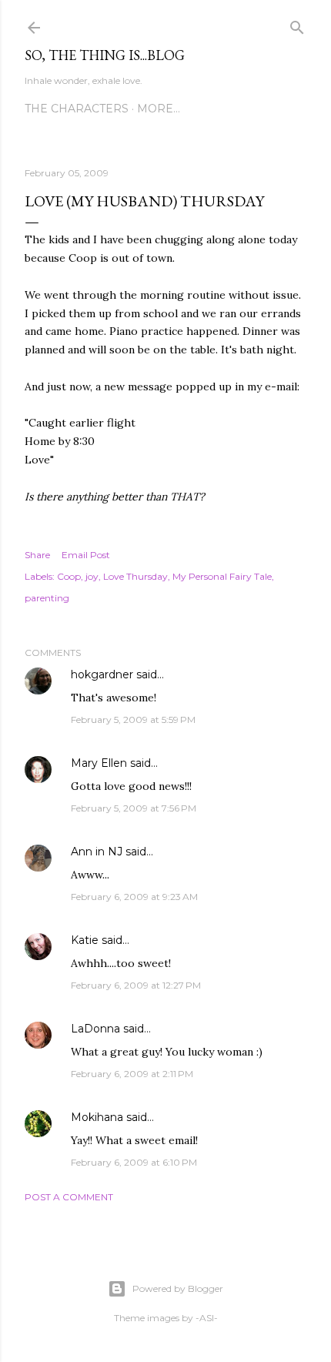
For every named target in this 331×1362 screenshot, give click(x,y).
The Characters (77, 108)
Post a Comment (69, 1197)
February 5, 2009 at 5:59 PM (133, 719)
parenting (47, 598)
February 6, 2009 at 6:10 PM (134, 1162)
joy (92, 576)
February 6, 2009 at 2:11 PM (132, 1073)
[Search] (297, 24)
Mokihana (97, 1117)
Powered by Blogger (177, 1288)
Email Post (86, 555)
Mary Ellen (99, 763)
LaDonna (95, 1029)
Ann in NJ (96, 851)
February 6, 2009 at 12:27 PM (136, 985)
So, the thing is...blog (105, 55)
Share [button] (37, 555)
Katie (85, 940)
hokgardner (102, 674)
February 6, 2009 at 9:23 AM (134, 896)
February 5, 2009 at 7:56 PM (133, 808)
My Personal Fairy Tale (222, 576)
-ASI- (207, 1318)
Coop (69, 576)
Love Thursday (135, 576)
